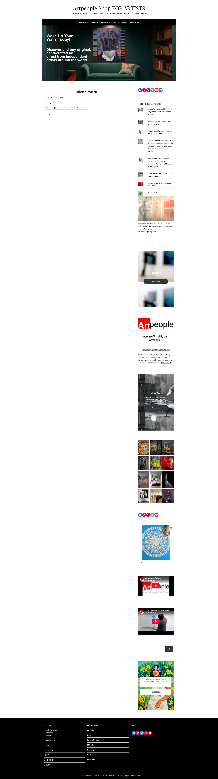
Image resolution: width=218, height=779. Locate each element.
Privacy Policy (50, 750)
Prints (47, 745)
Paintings (83, 22)
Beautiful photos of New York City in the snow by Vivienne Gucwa (160, 112)
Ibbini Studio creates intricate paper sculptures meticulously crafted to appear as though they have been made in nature (160, 146)
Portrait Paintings (101, 22)
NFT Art (47, 755)
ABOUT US (134, 22)
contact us (166, 363)
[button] (140, 541)
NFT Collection (154, 193)
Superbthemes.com (132, 775)
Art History (91, 730)
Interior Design (93, 740)
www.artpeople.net (146, 229)
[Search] (169, 649)
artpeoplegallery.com (147, 231)
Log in (134, 725)
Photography (50, 740)
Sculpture (48, 733)
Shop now (156, 281)
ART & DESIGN (120, 22)
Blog (89, 735)
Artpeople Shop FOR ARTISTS (109, 8)
